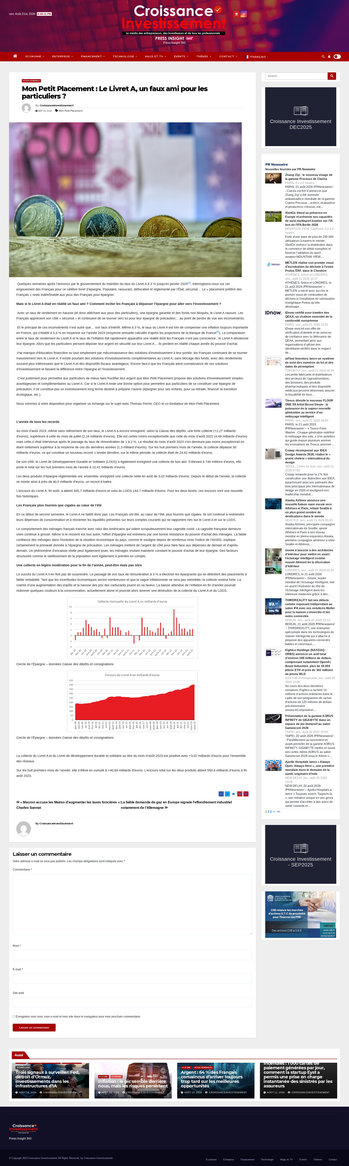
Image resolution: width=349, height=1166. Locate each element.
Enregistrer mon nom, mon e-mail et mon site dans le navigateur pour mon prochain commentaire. (78, 1016)
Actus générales (203, 1068)
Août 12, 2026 (110, 1092)
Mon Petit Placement (71, 110)
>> (278, 811)
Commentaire (22, 869)
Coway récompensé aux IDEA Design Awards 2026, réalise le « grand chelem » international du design (307, 456)
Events (180, 56)
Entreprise (61, 56)
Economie (33, 56)
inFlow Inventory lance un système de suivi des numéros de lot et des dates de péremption (309, 362)
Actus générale (31, 81)
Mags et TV (154, 56)
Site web (18, 992)
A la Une (103, 1077)
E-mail (18, 969)
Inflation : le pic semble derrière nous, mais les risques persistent (132, 1083)
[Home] (15, 56)
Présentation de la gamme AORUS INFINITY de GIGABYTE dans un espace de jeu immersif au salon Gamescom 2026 (309, 721)
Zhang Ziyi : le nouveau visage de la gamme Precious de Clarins (309, 176)
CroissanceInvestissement (56, 105)
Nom (17, 945)
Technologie (124, 56)
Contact (227, 56)
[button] (323, 56)
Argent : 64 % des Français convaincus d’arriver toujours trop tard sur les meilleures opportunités (211, 1079)
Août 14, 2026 (28, 1092)
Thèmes (202, 56)
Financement (92, 56)
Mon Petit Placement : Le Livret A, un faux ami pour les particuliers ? (115, 92)
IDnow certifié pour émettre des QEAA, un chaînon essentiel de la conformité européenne (308, 316)
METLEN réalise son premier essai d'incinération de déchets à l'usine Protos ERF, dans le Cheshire (309, 266)
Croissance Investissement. (98, 1158)
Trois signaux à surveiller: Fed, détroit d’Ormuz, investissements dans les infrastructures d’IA (47, 1079)
